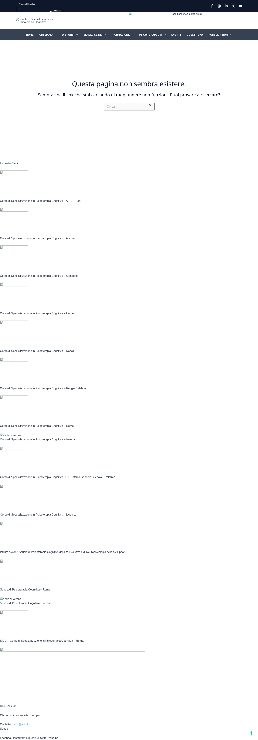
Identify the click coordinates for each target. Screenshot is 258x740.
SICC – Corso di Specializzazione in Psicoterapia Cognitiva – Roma (41, 640)
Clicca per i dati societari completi (20, 715)
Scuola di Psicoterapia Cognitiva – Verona (25, 603)
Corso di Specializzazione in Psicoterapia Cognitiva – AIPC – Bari (40, 200)
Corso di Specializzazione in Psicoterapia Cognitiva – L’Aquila (38, 514)
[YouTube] (240, 6)
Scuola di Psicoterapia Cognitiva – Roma (25, 589)
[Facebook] (212, 6)
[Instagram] (219, 6)
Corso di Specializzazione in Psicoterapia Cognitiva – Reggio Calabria (43, 388)
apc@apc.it (21, 724)
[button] (54, 34)
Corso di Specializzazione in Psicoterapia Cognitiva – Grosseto (39, 275)
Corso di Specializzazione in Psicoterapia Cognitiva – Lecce (37, 313)
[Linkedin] (226, 6)
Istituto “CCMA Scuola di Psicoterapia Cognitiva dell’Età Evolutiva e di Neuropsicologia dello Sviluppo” (62, 551)
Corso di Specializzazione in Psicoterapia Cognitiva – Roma (37, 425)
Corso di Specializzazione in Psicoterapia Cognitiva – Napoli (37, 350)
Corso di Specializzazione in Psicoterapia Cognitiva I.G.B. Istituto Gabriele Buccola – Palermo (57, 477)
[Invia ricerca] (150, 105)
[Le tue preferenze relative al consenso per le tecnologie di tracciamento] (251, 733)
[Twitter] (233, 6)
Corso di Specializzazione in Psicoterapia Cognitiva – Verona (37, 439)
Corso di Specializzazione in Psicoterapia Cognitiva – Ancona (37, 238)
